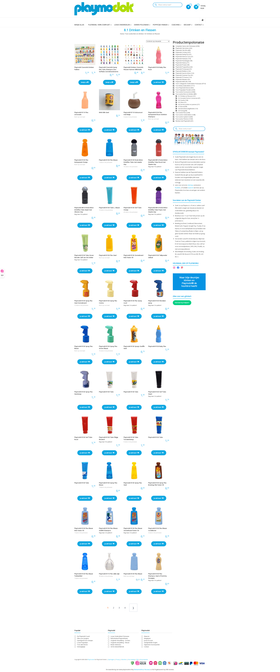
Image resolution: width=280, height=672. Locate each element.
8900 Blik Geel (104, 112)
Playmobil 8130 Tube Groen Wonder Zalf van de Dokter (84, 256)
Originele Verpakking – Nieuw (120, 643)
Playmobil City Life (181, 50)
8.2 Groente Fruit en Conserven (188, 98)
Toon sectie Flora (181, 113)
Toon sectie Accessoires (183, 92)
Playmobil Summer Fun (183, 75)
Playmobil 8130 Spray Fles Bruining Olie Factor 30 (157, 484)
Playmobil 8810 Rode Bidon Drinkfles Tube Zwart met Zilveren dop (84, 210)
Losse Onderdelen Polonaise (120, 636)
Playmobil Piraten (181, 65)
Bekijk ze (84, 82)
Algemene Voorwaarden (152, 645)
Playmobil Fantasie (181, 59)
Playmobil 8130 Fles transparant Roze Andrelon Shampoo (157, 114)
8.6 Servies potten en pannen (187, 104)
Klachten (124, 659)
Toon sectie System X (182, 117)
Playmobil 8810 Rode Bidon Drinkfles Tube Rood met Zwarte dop (157, 162)
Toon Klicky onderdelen (183, 86)
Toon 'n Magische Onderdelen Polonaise (188, 84)
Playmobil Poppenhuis (183, 67)
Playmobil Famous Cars (183, 57)
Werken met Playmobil (183, 121)
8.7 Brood (181, 106)
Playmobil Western (181, 79)
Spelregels (111, 659)
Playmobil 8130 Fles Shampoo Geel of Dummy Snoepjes (157, 576)
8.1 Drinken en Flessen (185, 96)
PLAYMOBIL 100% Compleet (99, 25)
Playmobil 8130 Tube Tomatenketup (131, 438)
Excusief (187, 25)
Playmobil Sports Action (183, 73)
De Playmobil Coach (83, 636)
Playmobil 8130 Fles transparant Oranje (81, 161)
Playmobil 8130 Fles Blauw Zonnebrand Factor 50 (133, 529)
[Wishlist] (188, 7)
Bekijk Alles (79, 25)
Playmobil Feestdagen (183, 61)
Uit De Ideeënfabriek (117, 647)
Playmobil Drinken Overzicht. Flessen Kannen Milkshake (133, 68)
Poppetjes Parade (160, 25)
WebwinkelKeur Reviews (142, 669)
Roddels (177, 188)
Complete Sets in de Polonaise (185, 46)
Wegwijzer (147, 638)
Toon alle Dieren (82, 645)
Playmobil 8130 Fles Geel (107, 255)
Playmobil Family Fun (182, 54)
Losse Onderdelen (122, 25)
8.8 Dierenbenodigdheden (186, 108)
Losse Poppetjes (82, 643)
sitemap (190, 185)
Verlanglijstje (81, 647)
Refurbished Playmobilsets (119, 638)
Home (122, 34)
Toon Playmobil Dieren (183, 88)
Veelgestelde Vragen (150, 643)
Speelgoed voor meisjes (85, 640)
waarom (190, 188)
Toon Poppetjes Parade (183, 90)
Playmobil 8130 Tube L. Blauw (109, 208)
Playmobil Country (181, 52)
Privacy (118, 659)
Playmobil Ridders (181, 71)
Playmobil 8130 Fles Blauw (108, 160)
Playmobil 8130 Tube (106, 392)
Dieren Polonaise (141, 25)
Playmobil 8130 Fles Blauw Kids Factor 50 (83, 529)
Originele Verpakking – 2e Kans (120, 640)
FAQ (137, 659)
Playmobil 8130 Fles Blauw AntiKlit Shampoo (108, 529)
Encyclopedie (144, 659)
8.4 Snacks (181, 100)
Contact (198, 25)
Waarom (146, 636)
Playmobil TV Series (182, 77)
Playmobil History (181, 63)
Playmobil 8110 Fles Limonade (81, 113)
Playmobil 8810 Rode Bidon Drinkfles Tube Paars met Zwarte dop (157, 210)
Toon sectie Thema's (182, 119)
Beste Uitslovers (116, 645)
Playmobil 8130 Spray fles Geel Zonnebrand (83, 302)
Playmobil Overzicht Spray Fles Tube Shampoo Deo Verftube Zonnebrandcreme (108, 69)
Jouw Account (148, 640)
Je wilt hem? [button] (157, 82)
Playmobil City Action (182, 48)
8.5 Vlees (181, 102)
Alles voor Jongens (83, 638)
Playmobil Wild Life (181, 81)
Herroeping (131, 659)
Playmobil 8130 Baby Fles (157, 346)
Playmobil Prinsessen (182, 69)
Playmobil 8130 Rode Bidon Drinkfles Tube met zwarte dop (133, 162)
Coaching (176, 25)
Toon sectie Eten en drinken (134, 34)
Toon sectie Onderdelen (183, 115)
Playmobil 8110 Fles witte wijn (109, 574)
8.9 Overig (181, 111)
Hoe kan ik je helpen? (182, 303)
